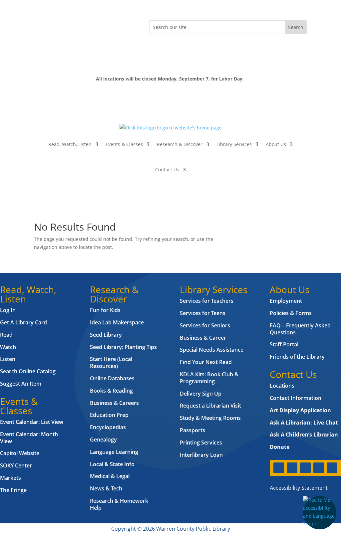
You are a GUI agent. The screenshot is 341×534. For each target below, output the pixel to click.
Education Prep (109, 415)
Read (6, 334)
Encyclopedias (108, 427)
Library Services (234, 144)
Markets (10, 477)
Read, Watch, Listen (70, 144)
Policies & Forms (291, 313)
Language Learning (114, 451)
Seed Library (106, 334)
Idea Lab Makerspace (117, 322)
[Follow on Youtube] (79, 25)
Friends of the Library (297, 356)
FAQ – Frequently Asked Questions (300, 329)
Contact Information (295, 398)
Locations (282, 385)
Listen (7, 359)
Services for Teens (202, 313)
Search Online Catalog (28, 371)
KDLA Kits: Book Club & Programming (209, 378)
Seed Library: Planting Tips (123, 347)
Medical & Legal (110, 476)
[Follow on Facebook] (39, 25)
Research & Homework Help (119, 504)
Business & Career (203, 337)
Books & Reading (111, 390)
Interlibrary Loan (201, 454)
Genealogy (103, 439)
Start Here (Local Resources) (111, 362)
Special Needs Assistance (211, 349)
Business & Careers (114, 403)
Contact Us (167, 169)
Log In (8, 310)
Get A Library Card (23, 322)
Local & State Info (112, 464)
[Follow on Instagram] (66, 25)
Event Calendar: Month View (29, 438)
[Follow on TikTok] (92, 25)
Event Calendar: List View (31, 422)
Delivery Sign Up (200, 393)
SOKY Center (16, 465)
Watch (8, 347)
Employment (286, 300)
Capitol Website (19, 453)
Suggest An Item (20, 383)
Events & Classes (124, 144)
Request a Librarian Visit (210, 405)
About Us (276, 144)
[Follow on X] (52, 25)
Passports (192, 430)
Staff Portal (284, 344)
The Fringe (13, 490)
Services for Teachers (206, 300)
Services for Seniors (205, 325)
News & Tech (106, 488)
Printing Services (201, 442)
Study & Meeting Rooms (210, 418)
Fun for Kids (105, 310)
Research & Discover (179, 144)
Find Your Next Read (206, 362)
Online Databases (112, 378)
